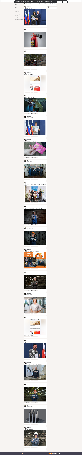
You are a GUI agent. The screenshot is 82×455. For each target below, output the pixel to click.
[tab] (37, 4)
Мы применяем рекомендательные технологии (19, 19)
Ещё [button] (17, 17)
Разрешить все (59, 1)
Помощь (20, 16)
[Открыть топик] (35, 8)
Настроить (64, 1)
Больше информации (27, 2)
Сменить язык (16, 15)
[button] (27, 25)
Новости (16, 17)
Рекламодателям (17, 16)
